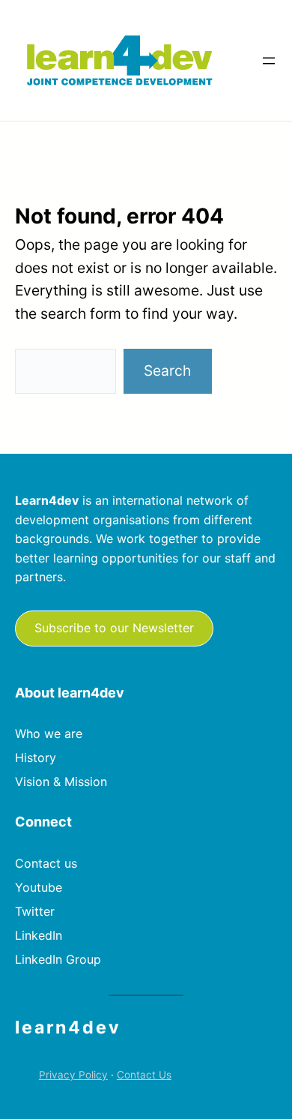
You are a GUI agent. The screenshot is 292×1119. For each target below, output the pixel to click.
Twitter (35, 911)
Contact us (46, 863)
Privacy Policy (73, 1075)
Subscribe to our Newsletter (114, 627)
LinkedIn (38, 935)
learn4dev (68, 1027)
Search (167, 371)
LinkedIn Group (58, 959)
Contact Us (144, 1075)
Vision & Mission (61, 781)
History (35, 757)
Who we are (48, 733)
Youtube (38, 887)
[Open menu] (269, 61)
